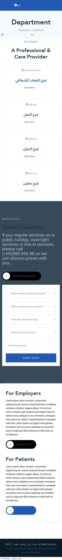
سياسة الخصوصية (46, 548)
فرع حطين (31, 183)
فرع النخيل (31, 148)
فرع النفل (31, 114)
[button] (10, 558)
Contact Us (20, 444)
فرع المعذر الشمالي (30, 80)
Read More (30, 87)
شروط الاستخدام (26, 548)
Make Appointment (21, 276)
